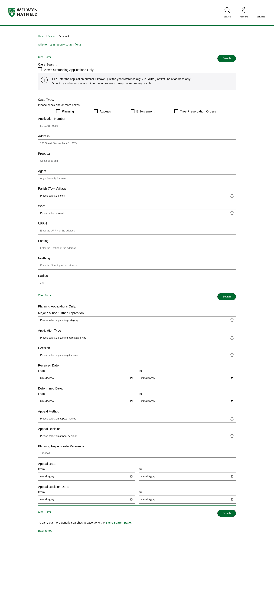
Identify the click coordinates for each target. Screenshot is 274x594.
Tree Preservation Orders (198, 111)
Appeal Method (48, 411)
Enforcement (145, 111)
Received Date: (49, 365)
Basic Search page (118, 522)
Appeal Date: (47, 463)
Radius (43, 275)
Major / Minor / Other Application (61, 313)
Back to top (45, 530)
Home (41, 36)
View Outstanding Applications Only (69, 70)
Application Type (49, 330)
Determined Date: (50, 388)
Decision (44, 348)
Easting (43, 241)
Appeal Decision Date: (53, 486)
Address (44, 136)
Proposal (44, 153)
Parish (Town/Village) (53, 188)
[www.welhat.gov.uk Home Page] (22, 12)
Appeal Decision (49, 429)
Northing (44, 258)
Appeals (105, 111)
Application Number (51, 118)
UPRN (42, 223)
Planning (68, 111)
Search (51, 36)
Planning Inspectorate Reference (61, 446)
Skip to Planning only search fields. (60, 44)
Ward (42, 206)
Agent (42, 171)
